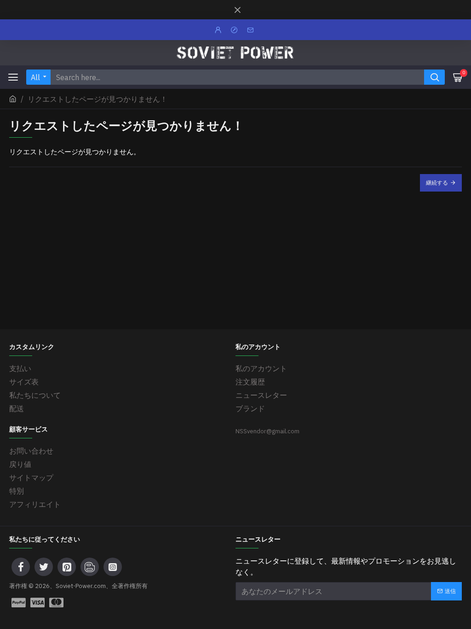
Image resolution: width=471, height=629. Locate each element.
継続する (437, 182)
